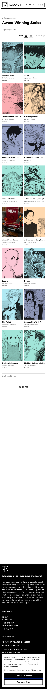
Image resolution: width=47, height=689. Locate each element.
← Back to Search (9, 18)
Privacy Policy (36, 670)
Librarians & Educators (15, 649)
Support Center (10, 646)
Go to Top (23, 387)
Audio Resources (11, 653)
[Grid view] (26, 36)
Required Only (23, 682)
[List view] (31, 36)
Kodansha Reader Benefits (16, 642)
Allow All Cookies (23, 675)
